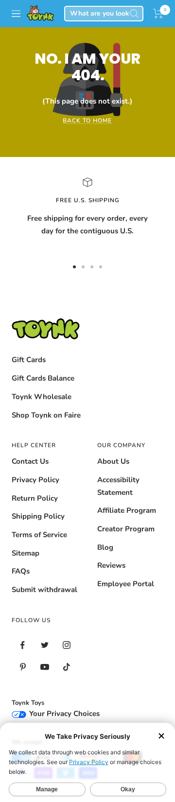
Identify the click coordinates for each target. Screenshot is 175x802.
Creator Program (126, 529)
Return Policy (35, 498)
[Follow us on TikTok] (66, 667)
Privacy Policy (35, 480)
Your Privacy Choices (63, 713)
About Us (113, 461)
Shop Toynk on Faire (46, 415)
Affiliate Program (126, 510)
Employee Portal (125, 584)
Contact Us (30, 461)
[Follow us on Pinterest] (23, 667)
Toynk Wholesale (41, 396)
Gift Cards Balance (43, 378)
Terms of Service (39, 535)
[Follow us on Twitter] (44, 645)
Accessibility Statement (118, 486)
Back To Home (87, 120)
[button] (158, 13)
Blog (105, 547)
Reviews (111, 565)
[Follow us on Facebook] (23, 645)
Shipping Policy (38, 516)
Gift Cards (29, 360)
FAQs (21, 571)
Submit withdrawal (44, 589)
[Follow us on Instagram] (66, 645)
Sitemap (25, 553)
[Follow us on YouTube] (44, 667)
